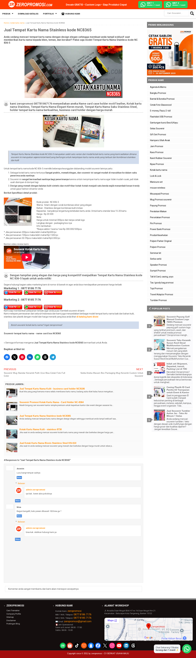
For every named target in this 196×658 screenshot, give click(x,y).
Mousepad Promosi (159, 194)
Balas (19, 477)
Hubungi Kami (72, 14)
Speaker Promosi (158, 265)
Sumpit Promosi (158, 270)
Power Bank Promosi (160, 229)
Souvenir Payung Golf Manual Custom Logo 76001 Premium (178, 319)
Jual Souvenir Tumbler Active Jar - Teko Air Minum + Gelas (178, 413)
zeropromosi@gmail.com (77, 621)
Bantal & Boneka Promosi (162, 99)
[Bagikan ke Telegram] (53, 357)
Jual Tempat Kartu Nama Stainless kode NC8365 (45, 416)
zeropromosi (74, 610)
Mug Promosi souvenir (161, 199)
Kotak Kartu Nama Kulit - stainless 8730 (40, 429)
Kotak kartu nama (158, 170)
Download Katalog (28, 14)
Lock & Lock (155, 176)
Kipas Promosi (157, 164)
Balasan (21, 483)
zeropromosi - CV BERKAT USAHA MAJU (110, 653)
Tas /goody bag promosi (161, 282)
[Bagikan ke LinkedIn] (30, 357)
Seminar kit (155, 253)
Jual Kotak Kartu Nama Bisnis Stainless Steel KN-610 (47, 443)
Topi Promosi (156, 288)
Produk (6, 14)
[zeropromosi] (31, 4)
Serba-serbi (155, 259)
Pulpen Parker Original (161, 241)
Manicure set (156, 182)
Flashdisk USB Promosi (161, 116)
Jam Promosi (156, 146)
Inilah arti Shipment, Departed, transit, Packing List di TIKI (177, 366)
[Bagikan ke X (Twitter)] (14, 357)
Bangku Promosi (158, 93)
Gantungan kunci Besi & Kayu (164, 122)
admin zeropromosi (35, 490)
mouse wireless (157, 188)
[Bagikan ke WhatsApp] (37, 357)
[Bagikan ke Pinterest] (22, 357)
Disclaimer (11, 620)
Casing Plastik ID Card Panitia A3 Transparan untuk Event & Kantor (178, 390)
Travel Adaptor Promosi (161, 294)
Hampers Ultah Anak (160, 140)
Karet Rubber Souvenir (161, 158)
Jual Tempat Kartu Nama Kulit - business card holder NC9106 (52, 388)
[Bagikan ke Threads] (45, 357)
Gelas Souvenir (157, 128)
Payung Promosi (158, 205)
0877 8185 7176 (82, 617)
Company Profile (13, 614)
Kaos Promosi (156, 152)
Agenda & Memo (158, 87)
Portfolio (48, 14)
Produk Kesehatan (159, 235)
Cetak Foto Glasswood (161, 105)
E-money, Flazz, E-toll (160, 110)
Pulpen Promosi (157, 247)
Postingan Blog (13, 624)
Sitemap (10, 617)
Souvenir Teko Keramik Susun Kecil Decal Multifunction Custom (179, 343)
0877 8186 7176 (82, 614)
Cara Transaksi (12, 610)
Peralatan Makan (158, 211)
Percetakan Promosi (160, 217)
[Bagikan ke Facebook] (7, 357)
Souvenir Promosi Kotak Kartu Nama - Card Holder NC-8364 (51, 402)
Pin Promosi (156, 223)
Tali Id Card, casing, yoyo (161, 276)
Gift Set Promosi (158, 134)
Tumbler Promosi (158, 300)
